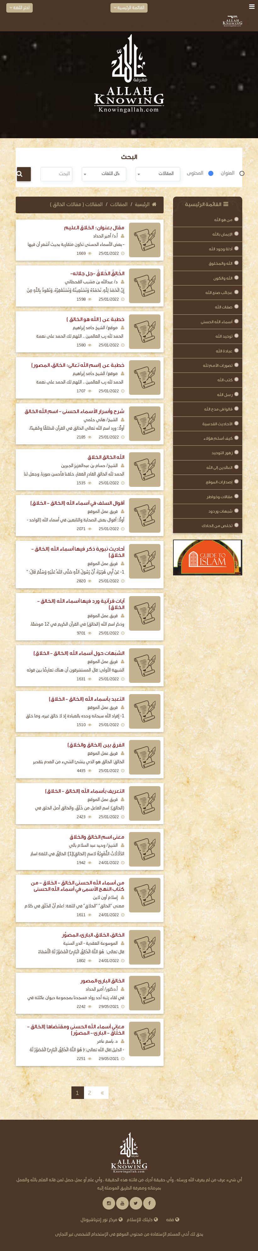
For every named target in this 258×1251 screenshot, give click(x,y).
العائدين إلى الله (219, 467)
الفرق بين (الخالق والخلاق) (95, 745)
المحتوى (195, 173)
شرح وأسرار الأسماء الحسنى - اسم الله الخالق (74, 411)
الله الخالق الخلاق (105, 457)
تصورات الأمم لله (218, 365)
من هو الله (223, 219)
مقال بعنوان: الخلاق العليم (94, 228)
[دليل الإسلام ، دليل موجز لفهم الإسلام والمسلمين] (207, 557)
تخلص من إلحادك (217, 525)
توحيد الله (224, 336)
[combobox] (158, 174)
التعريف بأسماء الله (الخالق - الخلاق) (84, 791)
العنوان (228, 173)
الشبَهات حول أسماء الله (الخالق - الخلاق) (78, 653)
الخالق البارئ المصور (102, 981)
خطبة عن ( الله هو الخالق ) (95, 319)
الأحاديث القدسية (217, 424)
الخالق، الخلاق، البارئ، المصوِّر (93, 935)
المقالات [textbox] (166, 173)
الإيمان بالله (222, 234)
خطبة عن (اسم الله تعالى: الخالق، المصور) (77, 365)
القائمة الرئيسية (130, 8)
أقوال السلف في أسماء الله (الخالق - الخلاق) (77, 503)
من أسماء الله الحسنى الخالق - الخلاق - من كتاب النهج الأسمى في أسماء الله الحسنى (77, 886)
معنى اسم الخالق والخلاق (97, 837)
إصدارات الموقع (219, 482)
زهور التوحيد (222, 452)
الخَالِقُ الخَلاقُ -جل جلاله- (97, 273)
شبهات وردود (220, 511)
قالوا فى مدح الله (218, 409)
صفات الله (224, 307)
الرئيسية (142, 204)
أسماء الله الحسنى (217, 321)
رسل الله (225, 394)
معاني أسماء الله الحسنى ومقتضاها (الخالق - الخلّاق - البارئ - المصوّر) (75, 1030)
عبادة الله (224, 351)
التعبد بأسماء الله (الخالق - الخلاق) (86, 699)
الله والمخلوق (221, 263)
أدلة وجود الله (221, 249)
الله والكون (223, 278)
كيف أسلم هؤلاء (218, 438)
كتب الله (225, 380)
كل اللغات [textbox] (111, 173)
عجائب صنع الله (219, 292)
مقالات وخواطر (219, 496)
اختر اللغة (21, 8)
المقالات (119, 204)
